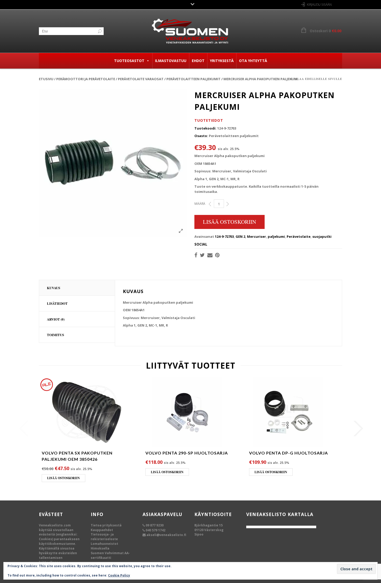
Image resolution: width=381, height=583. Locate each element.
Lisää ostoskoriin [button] (63, 478)
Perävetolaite (299, 236)
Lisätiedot (57, 303)
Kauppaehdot (102, 530)
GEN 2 (240, 236)
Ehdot (198, 60)
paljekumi (276, 236)
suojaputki (321, 236)
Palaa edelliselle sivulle (317, 79)
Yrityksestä (222, 60)
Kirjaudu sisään (319, 4)
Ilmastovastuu (170, 60)
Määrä (199, 203)
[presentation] (22, 428)
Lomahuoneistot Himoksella (104, 546)
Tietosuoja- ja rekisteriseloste (104, 536)
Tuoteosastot (129, 60)
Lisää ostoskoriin (229, 221)
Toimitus (55, 334)
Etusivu (46, 79)
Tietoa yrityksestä (106, 525)
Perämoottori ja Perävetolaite (85, 79)
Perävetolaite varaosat (141, 79)
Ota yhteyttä (253, 60)
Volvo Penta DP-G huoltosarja (288, 452)
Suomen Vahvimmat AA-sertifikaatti (110, 555)
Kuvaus (53, 287)
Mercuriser (256, 236)
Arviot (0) (56, 319)
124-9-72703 (224, 236)
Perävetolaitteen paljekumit (193, 79)
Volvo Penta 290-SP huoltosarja (186, 452)
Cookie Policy (119, 575)
